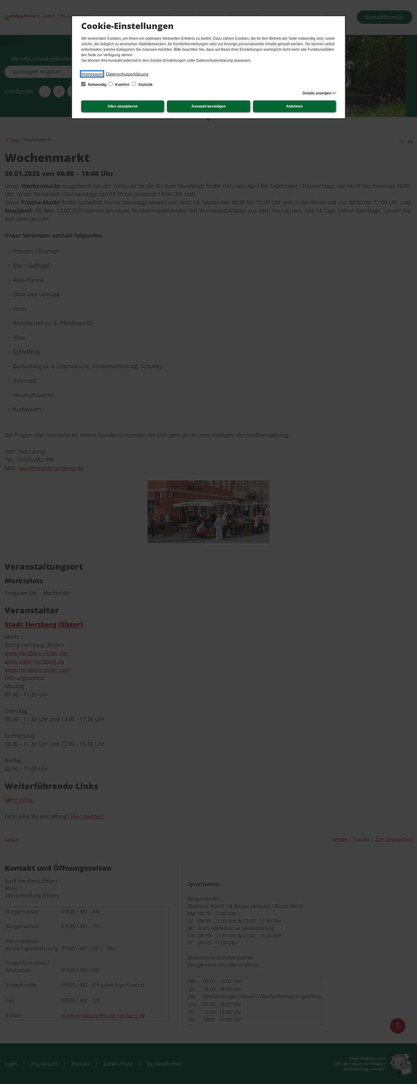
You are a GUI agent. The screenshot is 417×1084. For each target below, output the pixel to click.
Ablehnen (294, 106)
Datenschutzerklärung (127, 74)
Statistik (145, 85)
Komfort (122, 85)
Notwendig (97, 85)
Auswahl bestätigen (208, 106)
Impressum (92, 74)
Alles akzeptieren (122, 106)
